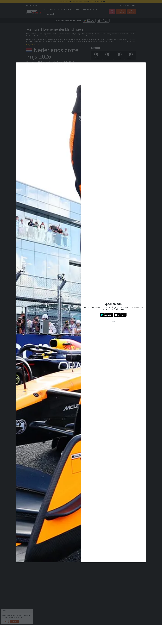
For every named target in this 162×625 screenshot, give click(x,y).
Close (113, 322)
